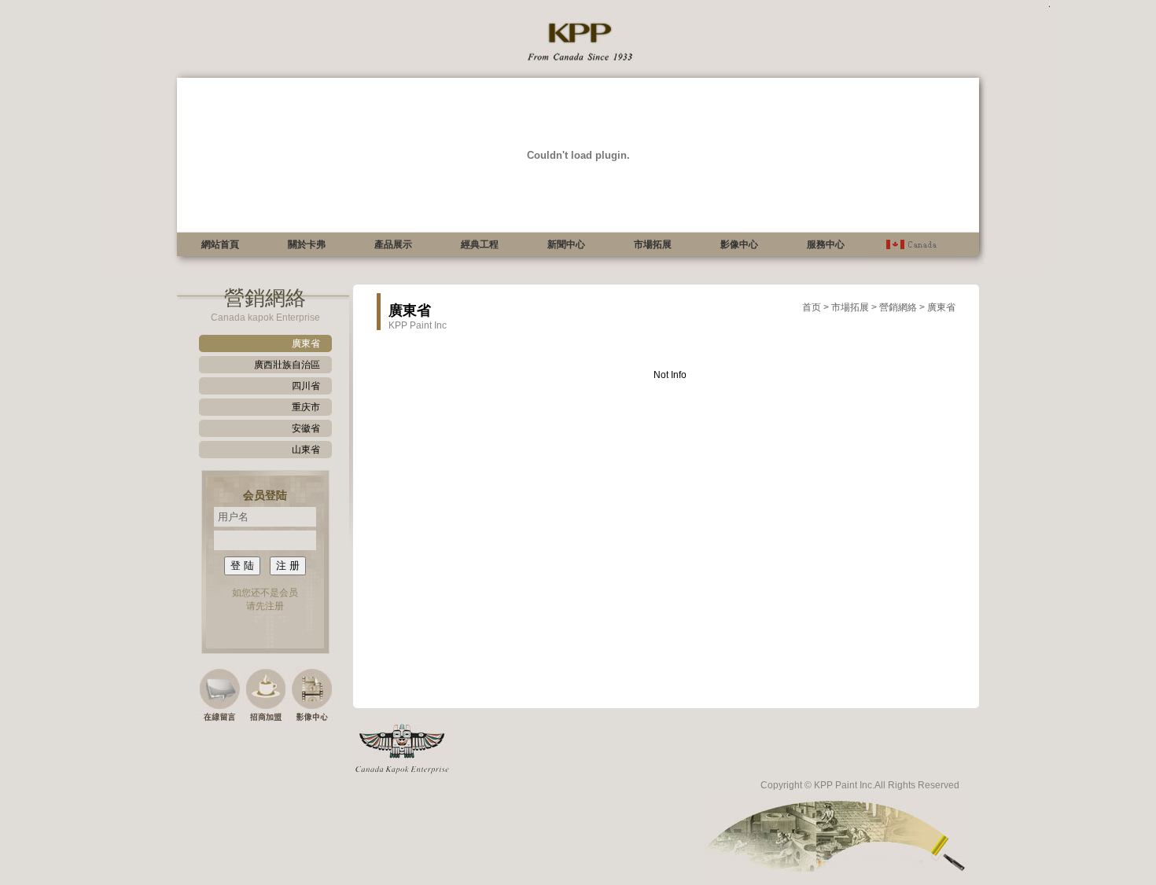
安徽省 (306, 428)
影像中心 (739, 244)
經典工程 (480, 244)
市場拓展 (653, 244)
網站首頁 (220, 244)
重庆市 (306, 407)
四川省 (306, 385)
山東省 (306, 449)
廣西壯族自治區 (287, 364)
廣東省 (306, 343)
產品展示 (393, 244)
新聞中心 (566, 244)
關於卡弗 (307, 244)
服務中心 (826, 244)
